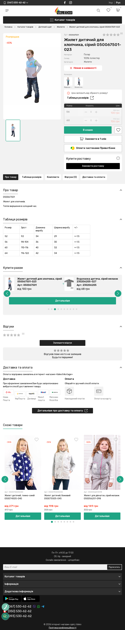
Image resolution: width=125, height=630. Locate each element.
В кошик (88, 129)
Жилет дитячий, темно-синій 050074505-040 (20, 497)
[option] (13, 130)
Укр (111, 2)
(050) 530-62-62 (20, 611)
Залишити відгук (62, 343)
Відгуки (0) (71, 177)
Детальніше (62, 300)
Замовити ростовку (93, 166)
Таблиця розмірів (78, 97)
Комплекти (53, 177)
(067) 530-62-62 (19, 606)
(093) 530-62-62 (20, 616)
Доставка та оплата (93, 177)
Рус (118, 2)
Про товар (10, 177)
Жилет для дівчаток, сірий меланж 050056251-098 (101, 497)
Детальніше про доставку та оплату (60, 410)
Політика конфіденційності (62, 627)
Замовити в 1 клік (95, 138)
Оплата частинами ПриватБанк (95, 148)
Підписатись (114, 567)
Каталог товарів (65, 19)
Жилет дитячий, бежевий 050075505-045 (57, 497)
